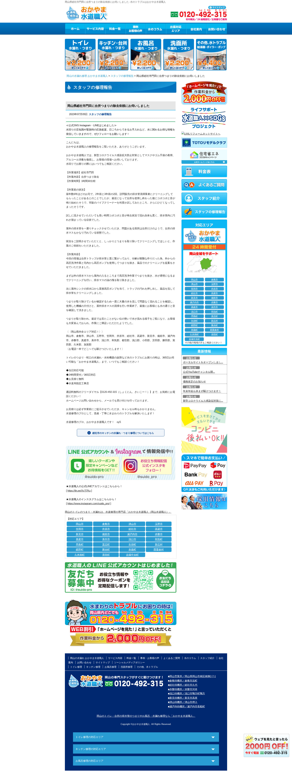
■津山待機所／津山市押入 (182, 702)
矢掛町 (132, 544)
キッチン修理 (93, 667)
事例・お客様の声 (136, 28)
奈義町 (132, 549)
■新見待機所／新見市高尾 (182, 697)
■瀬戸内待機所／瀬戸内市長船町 (186, 706)
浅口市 (132, 539)
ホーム (75, 28)
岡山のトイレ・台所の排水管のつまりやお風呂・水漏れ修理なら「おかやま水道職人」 (146, 715)
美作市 (106, 539)
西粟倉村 (159, 549)
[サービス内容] (89, 28)
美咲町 (106, 554)
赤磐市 (159, 534)
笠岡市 (79, 528)
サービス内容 (95, 28)
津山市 (132, 523)
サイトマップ (103, 662)
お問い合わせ (216, 28)
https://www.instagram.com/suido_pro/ (88, 503)
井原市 (106, 528)
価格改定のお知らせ (194, 381)
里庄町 (106, 544)
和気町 (159, 539)
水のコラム (156, 28)
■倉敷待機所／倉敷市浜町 (182, 680)
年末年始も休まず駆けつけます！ (202, 391)
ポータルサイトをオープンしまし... (203, 362)
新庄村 (159, 544)
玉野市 (159, 523)
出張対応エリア (176, 28)
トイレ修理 (76, 667)
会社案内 (196, 28)
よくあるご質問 (171, 658)
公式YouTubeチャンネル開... (199, 371)
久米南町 (80, 554)
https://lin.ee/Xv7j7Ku (79, 490)
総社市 (132, 528)
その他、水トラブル (147, 667)
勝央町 (106, 549)
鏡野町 (79, 549)
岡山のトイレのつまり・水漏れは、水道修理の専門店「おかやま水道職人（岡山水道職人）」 (118, 511)
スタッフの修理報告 (122, 75)
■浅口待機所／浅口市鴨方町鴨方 (186, 693)
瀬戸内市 (132, 534)
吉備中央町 (132, 554)
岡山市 (79, 523)
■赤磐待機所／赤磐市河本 (182, 689)
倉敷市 (106, 523)
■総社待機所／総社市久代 (182, 684)
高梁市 (159, 528)
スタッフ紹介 (207, 658)
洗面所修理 (126, 667)
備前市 (106, 534)
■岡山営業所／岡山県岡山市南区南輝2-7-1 (192, 676)
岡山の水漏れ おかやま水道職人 (87, 658)
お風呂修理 (110, 667)
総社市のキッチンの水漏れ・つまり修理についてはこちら (123, 433)
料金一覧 (115, 28)
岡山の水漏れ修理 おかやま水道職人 (87, 75)
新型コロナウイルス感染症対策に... (203, 400)
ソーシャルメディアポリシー (129, 662)
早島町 (79, 544)
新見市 (79, 534)
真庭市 (79, 539)
